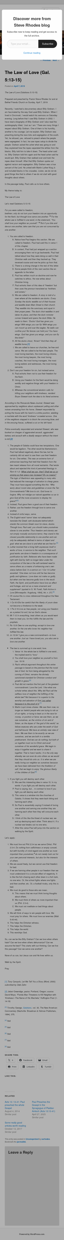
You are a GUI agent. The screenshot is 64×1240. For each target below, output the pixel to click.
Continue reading (31, 52)
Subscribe (47, 43)
